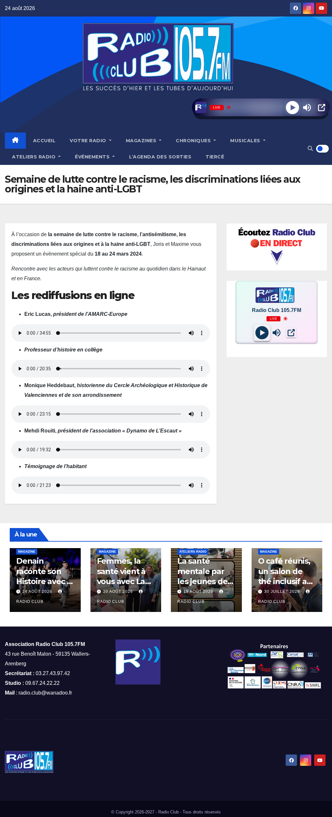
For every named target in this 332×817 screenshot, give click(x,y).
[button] (310, 148)
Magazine (26, 551)
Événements (93, 157)
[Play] (292, 107)
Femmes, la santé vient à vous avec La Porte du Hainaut (121, 581)
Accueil (44, 141)
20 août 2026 (118, 591)
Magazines (142, 141)
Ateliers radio (34, 157)
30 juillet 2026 (282, 591)
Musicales (246, 141)
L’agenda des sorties (160, 157)
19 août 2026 (199, 591)
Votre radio (89, 141)
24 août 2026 (37, 591)
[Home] (15, 140)
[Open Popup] (321, 107)
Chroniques (194, 141)
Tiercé (215, 157)
